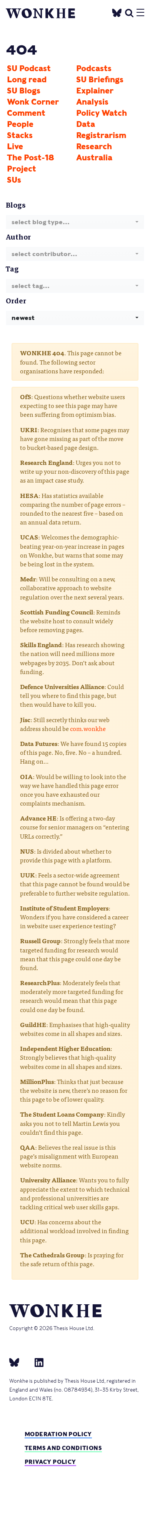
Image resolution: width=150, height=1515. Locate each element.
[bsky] (18, 1362)
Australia (94, 157)
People (20, 124)
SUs (14, 180)
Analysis (92, 102)
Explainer (94, 90)
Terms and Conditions (63, 1448)
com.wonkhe (88, 728)
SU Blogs (23, 90)
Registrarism (101, 135)
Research (94, 146)
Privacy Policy (50, 1461)
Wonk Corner (33, 102)
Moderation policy (58, 1434)
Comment (26, 113)
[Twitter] (117, 12)
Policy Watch (101, 113)
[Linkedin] (35, 1362)
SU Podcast (29, 68)
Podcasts (94, 68)
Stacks (20, 135)
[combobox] (75, 222)
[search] (129, 11)
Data (85, 124)
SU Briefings (99, 79)
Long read (27, 79)
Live (15, 146)
